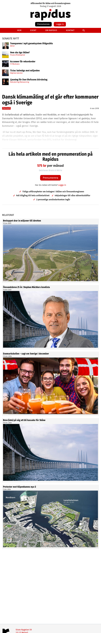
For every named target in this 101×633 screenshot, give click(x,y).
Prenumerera (43, 24)
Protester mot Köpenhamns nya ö (19, 487)
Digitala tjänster (16, 73)
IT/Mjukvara (14, 64)
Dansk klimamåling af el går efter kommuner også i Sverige (50, 99)
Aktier (12, 46)
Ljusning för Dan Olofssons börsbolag (28, 79)
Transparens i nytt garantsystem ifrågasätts (31, 43)
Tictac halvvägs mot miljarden (25, 70)
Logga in (60, 24)
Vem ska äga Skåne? (20, 52)
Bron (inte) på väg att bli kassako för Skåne (24, 420)
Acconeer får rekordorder (23, 61)
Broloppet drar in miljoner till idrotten (22, 221)
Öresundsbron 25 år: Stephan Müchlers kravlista (26, 287)
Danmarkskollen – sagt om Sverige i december (26, 353)
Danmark (6, 108)
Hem (19, 30)
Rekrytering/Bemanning (19, 82)
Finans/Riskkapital (17, 55)
